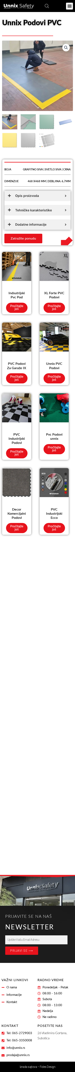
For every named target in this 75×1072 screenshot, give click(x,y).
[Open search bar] (47, 6)
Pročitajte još (16, 308)
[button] (69, 6)
